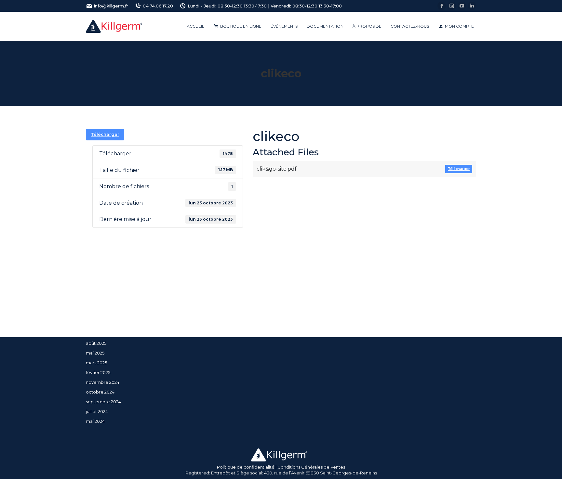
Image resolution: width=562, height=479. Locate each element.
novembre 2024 (102, 382)
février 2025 (98, 372)
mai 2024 (95, 421)
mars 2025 (96, 362)
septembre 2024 (103, 401)
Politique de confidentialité (245, 467)
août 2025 (96, 343)
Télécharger (105, 134)
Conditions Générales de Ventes (311, 467)
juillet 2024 (97, 411)
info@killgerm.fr (111, 5)
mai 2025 (95, 353)
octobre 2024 (100, 392)
